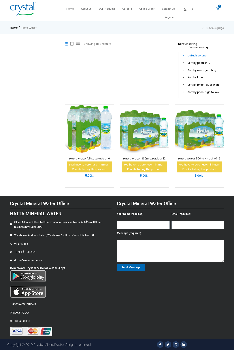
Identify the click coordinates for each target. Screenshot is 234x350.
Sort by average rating (202, 70)
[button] (218, 8)
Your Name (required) (130, 213)
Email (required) (181, 213)
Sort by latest (196, 77)
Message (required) (129, 233)
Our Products (107, 8)
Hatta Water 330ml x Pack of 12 (144, 158)
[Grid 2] (72, 44)
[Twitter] (168, 344)
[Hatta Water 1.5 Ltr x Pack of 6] (89, 129)
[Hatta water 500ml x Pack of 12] (199, 129)
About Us (86, 8)
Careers (127, 8)
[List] (78, 44)
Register (170, 17)
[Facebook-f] (160, 344)
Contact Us (168, 8)
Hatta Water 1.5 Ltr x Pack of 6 (89, 158)
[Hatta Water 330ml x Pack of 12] (144, 129)
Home (70, 8)
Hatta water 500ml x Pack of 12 (199, 158)
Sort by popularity (199, 63)
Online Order (147, 8)
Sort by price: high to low (203, 92)
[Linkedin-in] (183, 344)
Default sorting (197, 55)
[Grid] (66, 44)
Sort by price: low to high (203, 85)
